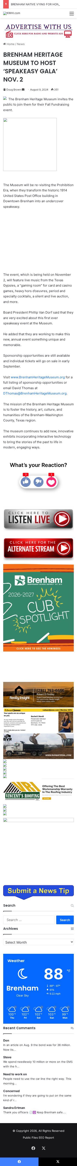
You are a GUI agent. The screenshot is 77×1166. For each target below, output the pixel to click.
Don (6, 1040)
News (21, 44)
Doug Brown (13, 89)
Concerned (11, 1091)
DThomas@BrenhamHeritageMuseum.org (35, 393)
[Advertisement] (38, 241)
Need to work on (15, 1074)
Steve (7, 1057)
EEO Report (46, 1137)
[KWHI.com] (11, 13)
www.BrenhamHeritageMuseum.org (38, 377)
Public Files (31, 1137)
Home (10, 44)
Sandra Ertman (14, 1107)
